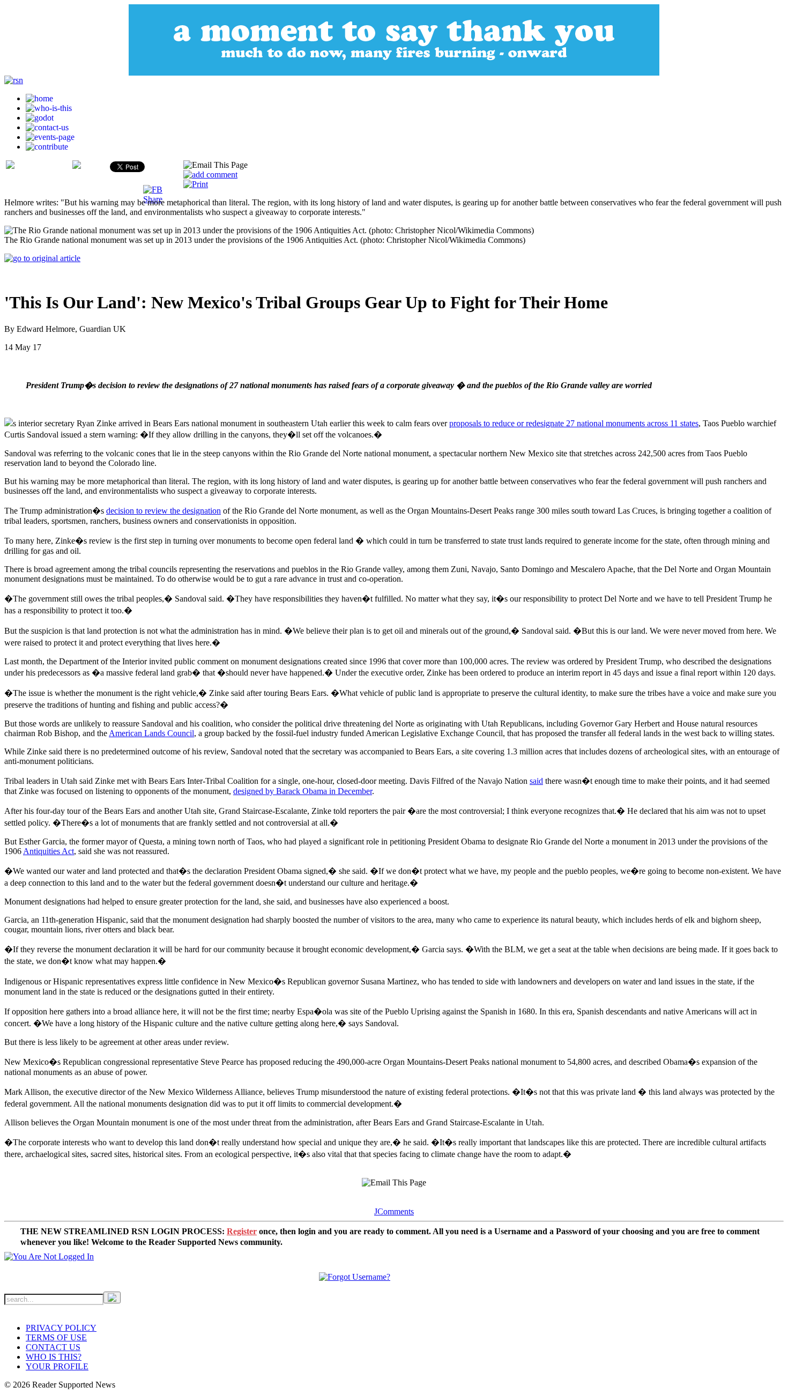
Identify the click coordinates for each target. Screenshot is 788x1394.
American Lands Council (151, 733)
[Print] (195, 184)
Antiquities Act (48, 851)
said (536, 780)
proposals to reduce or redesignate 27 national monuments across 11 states (573, 423)
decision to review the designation (163, 510)
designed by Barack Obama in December (302, 791)
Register (242, 1231)
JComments (394, 1211)
